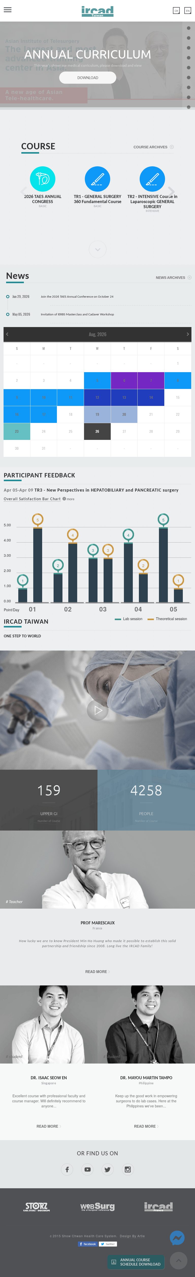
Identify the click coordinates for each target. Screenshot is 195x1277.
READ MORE (96, 971)
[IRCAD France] (158, 1206)
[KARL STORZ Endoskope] (36, 1206)
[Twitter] (108, 1243)
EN (188, 11)
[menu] (5, 12)
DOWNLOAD (87, 77)
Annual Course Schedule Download (140, 1262)
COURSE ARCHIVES (150, 147)
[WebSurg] (97, 1206)
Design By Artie (132, 1236)
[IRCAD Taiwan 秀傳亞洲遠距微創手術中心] (97, 9)
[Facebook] (88, 1243)
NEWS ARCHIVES (170, 278)
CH (176, 11)
